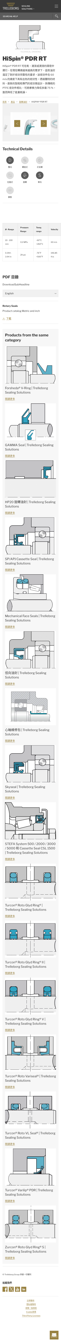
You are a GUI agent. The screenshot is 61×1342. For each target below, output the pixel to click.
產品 (13, 101)
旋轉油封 (23, 101)
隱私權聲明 (31, 1304)
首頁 (5, 101)
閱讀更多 (10, 398)
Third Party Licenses (31, 1315)
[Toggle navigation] (55, 6)
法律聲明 (30, 1300)
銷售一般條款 (31, 1308)
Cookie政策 (31, 1312)
